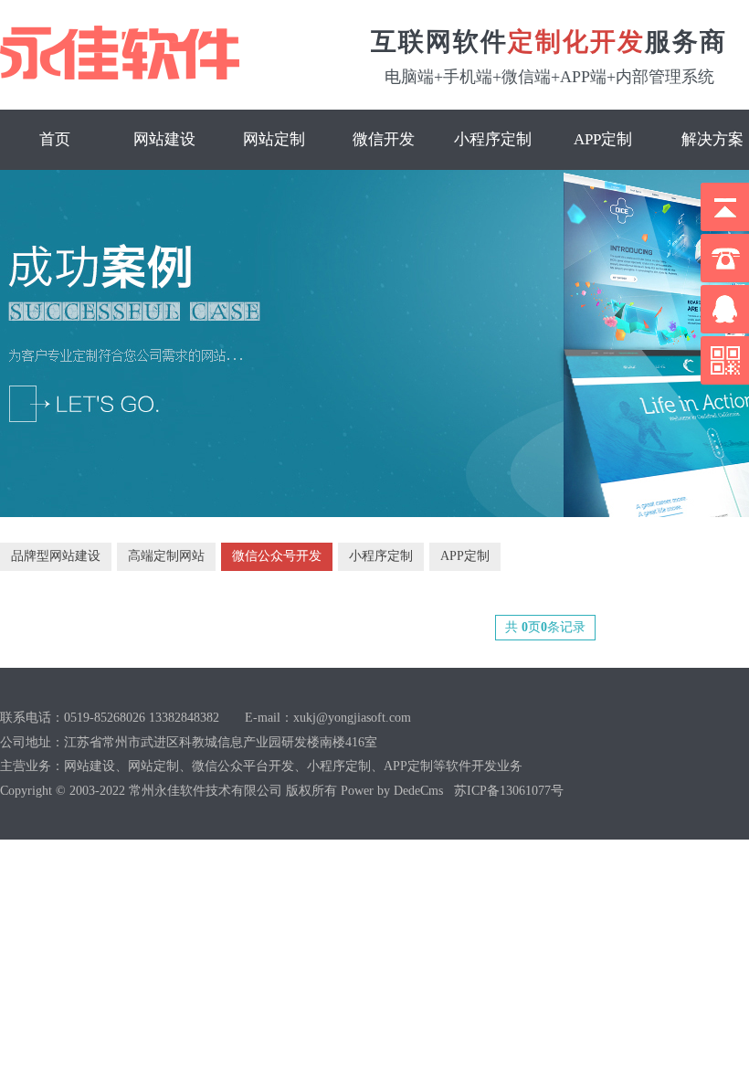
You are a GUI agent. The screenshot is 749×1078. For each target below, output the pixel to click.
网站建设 (164, 139)
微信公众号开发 (277, 556)
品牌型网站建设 (55, 556)
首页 (54, 139)
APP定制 (603, 139)
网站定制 (274, 139)
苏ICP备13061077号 (509, 791)
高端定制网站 (166, 556)
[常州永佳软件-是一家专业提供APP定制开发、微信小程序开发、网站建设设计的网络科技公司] (135, 53)
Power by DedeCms (392, 791)
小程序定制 (493, 139)
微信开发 (384, 139)
